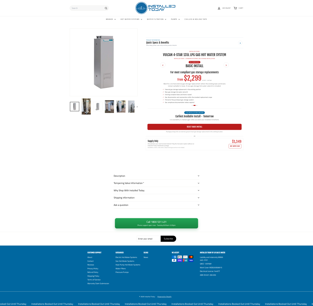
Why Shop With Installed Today (129, 190)
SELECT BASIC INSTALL (194, 127)
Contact (90, 261)
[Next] (136, 106)
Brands (110, 19)
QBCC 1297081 (206, 263)
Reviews (90, 264)
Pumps (174, 19)
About (89, 257)
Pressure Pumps (122, 272)
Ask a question (121, 205)
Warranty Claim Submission (98, 283)
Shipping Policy (93, 276)
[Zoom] (103, 62)
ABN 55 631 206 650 (208, 275)
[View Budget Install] (192, 105)
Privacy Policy (92, 268)
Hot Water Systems (130, 19)
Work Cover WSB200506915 (211, 267)
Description (119, 176)
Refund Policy (92, 272)
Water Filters (121, 268)
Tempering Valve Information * (129, 183)
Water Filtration (155, 19)
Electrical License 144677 (210, 271)
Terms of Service (94, 279)
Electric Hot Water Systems (126, 257)
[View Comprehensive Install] (196, 105)
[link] (156, 223)
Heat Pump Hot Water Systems (128, 264)
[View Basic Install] (194, 105)
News (146, 257)
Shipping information (124, 197)
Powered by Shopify (164, 296)
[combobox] (89, 8)
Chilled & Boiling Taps (196, 19)
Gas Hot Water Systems (125, 261)
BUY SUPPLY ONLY (235, 146)
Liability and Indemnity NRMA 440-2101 (211, 258)
